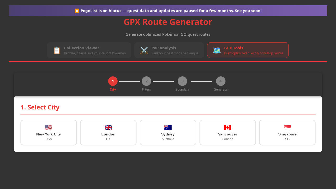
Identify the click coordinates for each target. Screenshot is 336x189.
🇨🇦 (227, 132)
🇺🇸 (48, 132)
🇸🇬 (287, 132)
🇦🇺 (168, 132)
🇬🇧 (108, 132)
